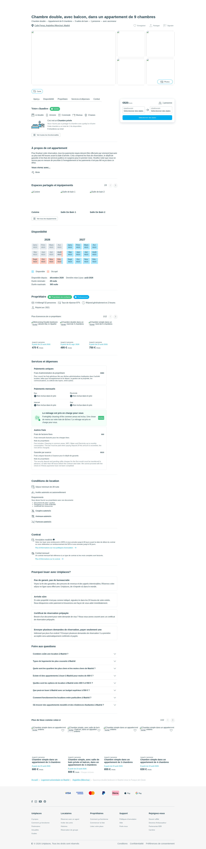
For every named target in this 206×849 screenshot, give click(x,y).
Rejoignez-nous (157, 813)
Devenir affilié (154, 819)
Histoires (64, 826)
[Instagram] (36, 801)
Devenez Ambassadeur (157, 823)
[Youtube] (40, 801)
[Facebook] (32, 801)
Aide (121, 823)
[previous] (34, 331)
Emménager (128, 108)
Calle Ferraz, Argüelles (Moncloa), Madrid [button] (52, 26)
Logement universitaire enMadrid (55, 780)
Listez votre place (96, 826)
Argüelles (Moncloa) (81, 780)
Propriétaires (96, 813)
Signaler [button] (170, 26)
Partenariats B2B (155, 826)
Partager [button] (156, 26)
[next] (55, 331)
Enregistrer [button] (141, 26)
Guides (34, 833)
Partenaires (35, 826)
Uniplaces (36, 813)
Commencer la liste (97, 823)
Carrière (152, 830)
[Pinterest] (45, 801)
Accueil (34, 780)
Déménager (155, 108)
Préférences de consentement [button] (160, 844)
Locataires (66, 813)
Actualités (35, 830)
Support (123, 813)
